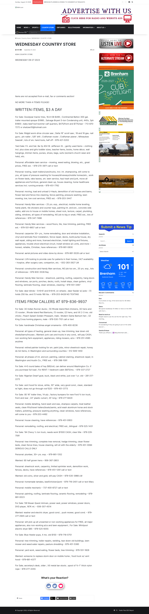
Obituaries (61, 27)
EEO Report (130, 610)
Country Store (48, 27)
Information (88, 27)
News (26, 27)
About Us (100, 27)
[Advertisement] (54, 78)
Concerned (103, 322)
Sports (35, 27)
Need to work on (104, 314)
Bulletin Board (74, 27)
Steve (101, 306)
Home (19, 27)
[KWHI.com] (19, 7)
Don (100, 298)
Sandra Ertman (104, 330)
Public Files (122, 610)
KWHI (18, 50)
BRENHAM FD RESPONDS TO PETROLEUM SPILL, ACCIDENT (63, 2)
